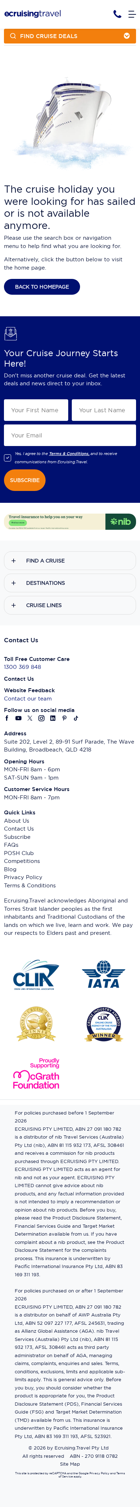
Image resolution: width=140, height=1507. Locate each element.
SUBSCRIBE (24, 480)
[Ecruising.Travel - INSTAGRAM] (41, 719)
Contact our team (28, 698)
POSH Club (19, 853)
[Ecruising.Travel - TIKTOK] (76, 719)
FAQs (11, 844)
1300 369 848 (22, 666)
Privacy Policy (23, 877)
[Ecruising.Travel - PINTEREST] (64, 719)
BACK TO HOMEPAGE (42, 287)
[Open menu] (132, 14)
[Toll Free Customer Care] (117, 14)
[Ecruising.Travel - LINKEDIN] (53, 719)
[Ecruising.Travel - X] (30, 719)
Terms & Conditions (30, 885)
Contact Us (19, 828)
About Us (16, 820)
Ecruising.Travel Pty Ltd (82, 1448)
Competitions (22, 861)
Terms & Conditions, (69, 453)
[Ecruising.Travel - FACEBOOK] (7, 719)
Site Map (70, 1464)
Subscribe (17, 836)
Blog (10, 869)
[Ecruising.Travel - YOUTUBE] (18, 719)
